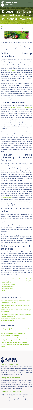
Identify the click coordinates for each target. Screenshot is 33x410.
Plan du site (16, 409)
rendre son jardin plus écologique (21, 107)
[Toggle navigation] (30, 3)
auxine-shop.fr (10, 70)
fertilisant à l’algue (6, 197)
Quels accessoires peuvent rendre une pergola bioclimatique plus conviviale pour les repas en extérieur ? (15, 344)
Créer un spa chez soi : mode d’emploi (24, 280)
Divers (4, 26)
